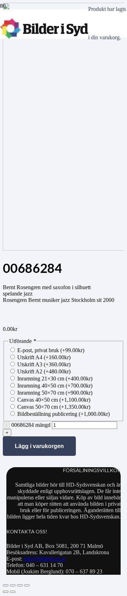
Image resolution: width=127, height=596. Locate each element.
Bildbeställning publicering (63, 414)
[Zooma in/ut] (5, 585)
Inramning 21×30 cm (54, 379)
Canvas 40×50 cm (53, 400)
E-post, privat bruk (50, 350)
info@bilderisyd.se (45, 559)
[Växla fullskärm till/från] (13, 585)
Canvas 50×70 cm (53, 407)
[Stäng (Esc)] (27, 585)
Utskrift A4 (44, 357)
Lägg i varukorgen (39, 446)
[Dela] (20, 585)
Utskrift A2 (44, 371)
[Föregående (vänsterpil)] (5, 592)
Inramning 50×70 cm (54, 393)
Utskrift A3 (44, 364)
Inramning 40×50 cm (54, 386)
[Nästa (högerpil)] (13, 592)
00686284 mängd (30, 425)
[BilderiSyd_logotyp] (44, 37)
